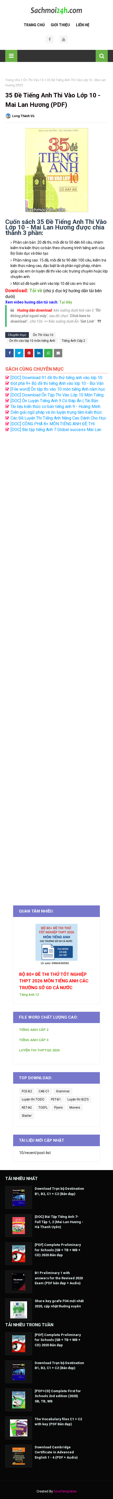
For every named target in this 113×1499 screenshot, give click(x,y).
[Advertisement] (56, 666)
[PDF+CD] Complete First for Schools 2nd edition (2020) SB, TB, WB (58, 1396)
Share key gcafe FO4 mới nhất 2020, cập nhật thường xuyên (59, 1303)
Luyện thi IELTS (78, 1099)
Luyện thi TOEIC (33, 1099)
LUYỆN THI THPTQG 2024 (39, 1050)
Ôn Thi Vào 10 (33, 80)
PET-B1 (56, 1099)
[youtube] (64, 39)
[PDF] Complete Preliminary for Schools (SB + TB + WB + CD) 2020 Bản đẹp (58, 1250)
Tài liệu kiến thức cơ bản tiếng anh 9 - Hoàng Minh (55, 406)
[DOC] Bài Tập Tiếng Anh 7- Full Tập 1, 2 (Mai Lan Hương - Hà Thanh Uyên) (59, 1222)
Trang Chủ (34, 25)
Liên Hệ (82, 25)
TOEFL (43, 1107)
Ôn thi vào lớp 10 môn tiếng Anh (32, 341)
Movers (74, 1107)
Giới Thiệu (60, 25)
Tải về (35, 290)
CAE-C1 (44, 1091)
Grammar (63, 1091)
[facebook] (50, 39)
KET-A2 (27, 1107)
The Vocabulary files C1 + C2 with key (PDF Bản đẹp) (58, 1421)
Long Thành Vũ (23, 116)
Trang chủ (12, 80)
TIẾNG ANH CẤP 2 (33, 1030)
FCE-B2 (27, 1091)
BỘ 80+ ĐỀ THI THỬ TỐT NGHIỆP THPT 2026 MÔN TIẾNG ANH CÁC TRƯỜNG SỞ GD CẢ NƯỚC (54, 981)
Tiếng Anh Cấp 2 (73, 341)
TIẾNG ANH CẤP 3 (33, 1040)
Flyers (58, 1107)
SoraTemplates (65, 1491)
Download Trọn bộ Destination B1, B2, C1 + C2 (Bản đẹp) (59, 1191)
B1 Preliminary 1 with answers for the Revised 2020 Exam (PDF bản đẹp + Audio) (59, 1278)
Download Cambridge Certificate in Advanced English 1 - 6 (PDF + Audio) (56, 1452)
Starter (27, 1116)
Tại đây (65, 302)
